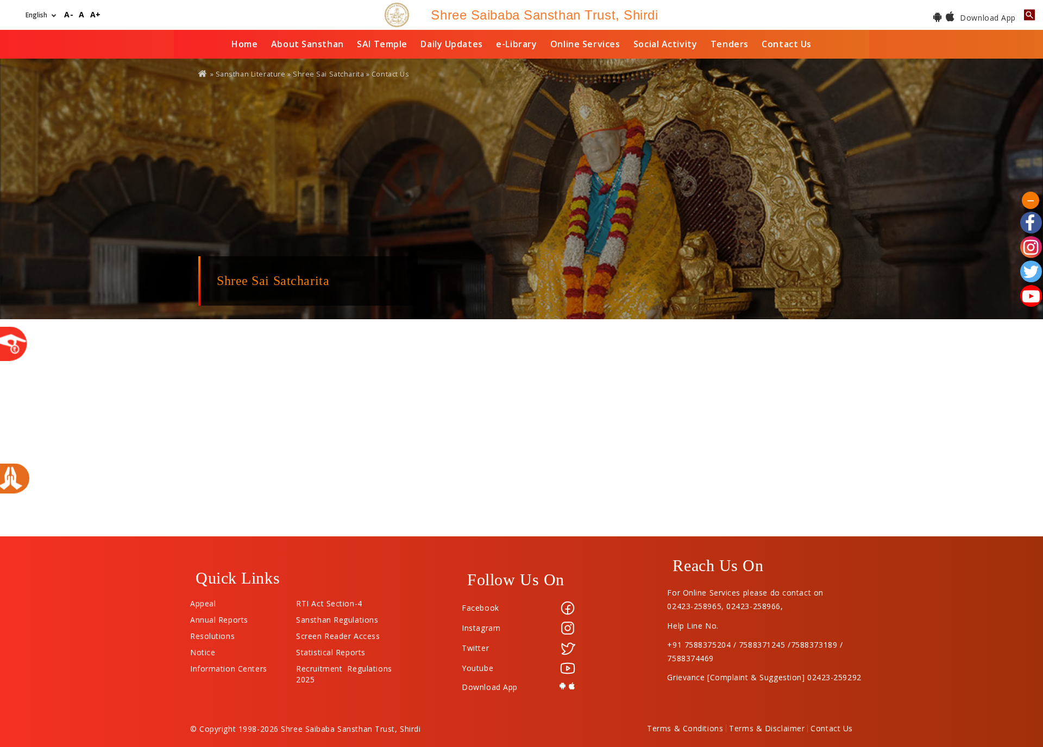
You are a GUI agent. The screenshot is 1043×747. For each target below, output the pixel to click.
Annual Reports (219, 617)
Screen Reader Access (338, 633)
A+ (95, 15)
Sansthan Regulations (337, 617)
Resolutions (212, 633)
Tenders (730, 44)
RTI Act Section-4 (329, 601)
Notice (202, 650)
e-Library (516, 44)
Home (244, 44)
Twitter (475, 648)
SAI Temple (382, 44)
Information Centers (228, 666)
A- (68, 15)
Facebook (480, 608)
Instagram (481, 628)
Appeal (203, 601)
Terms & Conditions (685, 728)
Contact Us (787, 44)
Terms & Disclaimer (767, 728)
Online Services (585, 44)
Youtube (477, 668)
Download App (987, 17)
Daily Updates (451, 44)
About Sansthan (307, 44)
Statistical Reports (331, 650)
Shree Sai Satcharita (328, 74)
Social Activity (665, 44)
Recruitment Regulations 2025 (344, 666)
